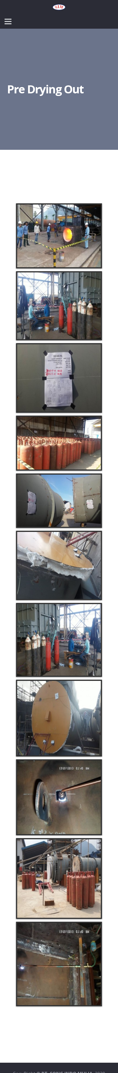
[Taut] (59, 7)
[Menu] (8, 21)
